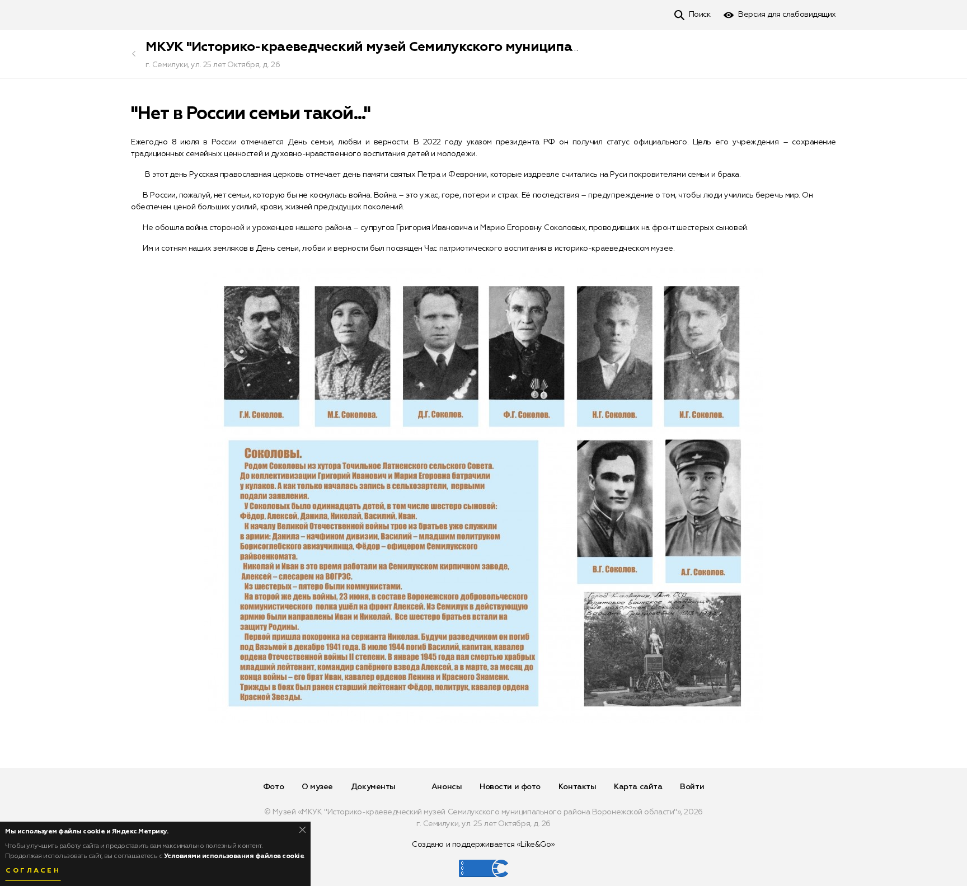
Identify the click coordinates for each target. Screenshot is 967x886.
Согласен (33, 871)
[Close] (302, 830)
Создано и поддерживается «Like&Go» (483, 845)
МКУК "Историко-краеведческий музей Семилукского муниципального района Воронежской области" (484, 47)
